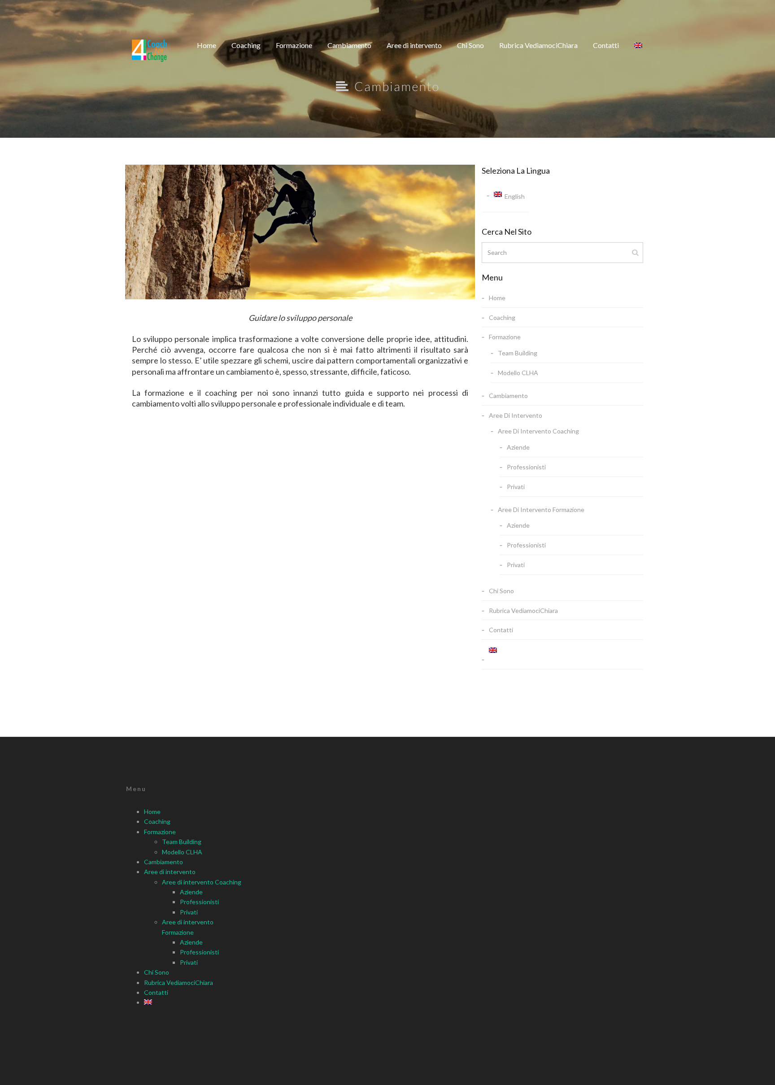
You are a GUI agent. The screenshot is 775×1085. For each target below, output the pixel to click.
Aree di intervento (414, 45)
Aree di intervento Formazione (541, 509)
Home (206, 45)
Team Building (517, 353)
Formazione (294, 45)
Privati (516, 486)
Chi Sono (470, 45)
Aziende (518, 447)
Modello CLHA (518, 372)
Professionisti (526, 467)
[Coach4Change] (149, 50)
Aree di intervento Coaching (538, 431)
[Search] (636, 252)
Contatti (606, 45)
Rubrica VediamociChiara (538, 45)
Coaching (246, 45)
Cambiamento (349, 45)
